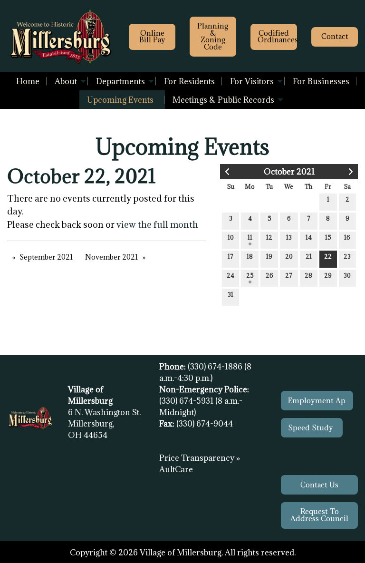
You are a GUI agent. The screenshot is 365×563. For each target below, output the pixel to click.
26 (269, 275)
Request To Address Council (319, 515)
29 (328, 275)
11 (250, 237)
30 (347, 275)
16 (347, 237)
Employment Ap (317, 400)
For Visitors (252, 81)
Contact (334, 36)
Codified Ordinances (277, 36)
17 (230, 256)
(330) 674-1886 (216, 366)
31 (230, 294)
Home (27, 81)
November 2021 (111, 257)
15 (328, 237)
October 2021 (289, 171)
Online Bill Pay (152, 36)
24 (230, 275)
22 (328, 256)
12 (269, 237)
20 (289, 256)
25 (250, 275)
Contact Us (319, 484)
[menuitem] (28, 81)
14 (309, 237)
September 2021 (46, 257)
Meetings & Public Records (223, 100)
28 (308, 275)
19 (269, 256)
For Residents (189, 81)
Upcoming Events (120, 100)
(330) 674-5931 (187, 401)
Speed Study (311, 427)
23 (347, 256)
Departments (120, 81)
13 (289, 237)
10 (231, 237)
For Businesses (321, 81)
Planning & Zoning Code (213, 36)
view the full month (157, 224)
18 (250, 256)
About (66, 81)
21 (309, 256)
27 (288, 275)
